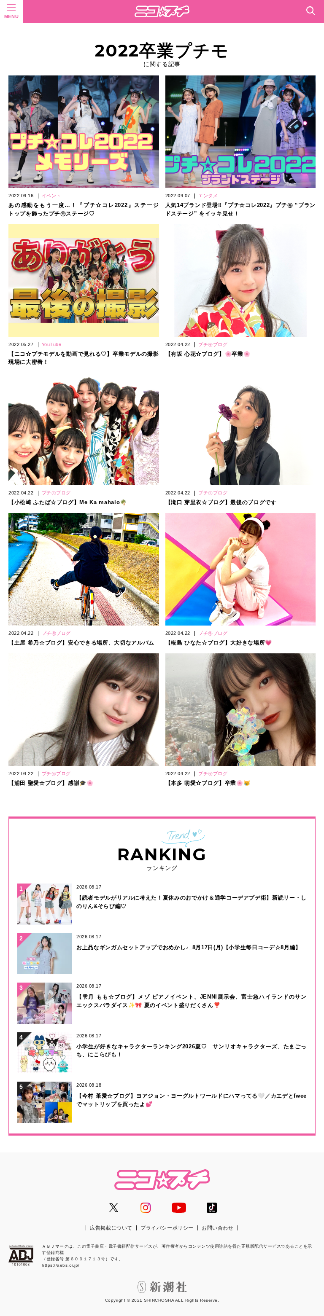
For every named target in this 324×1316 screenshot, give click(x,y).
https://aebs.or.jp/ (61, 1265)
